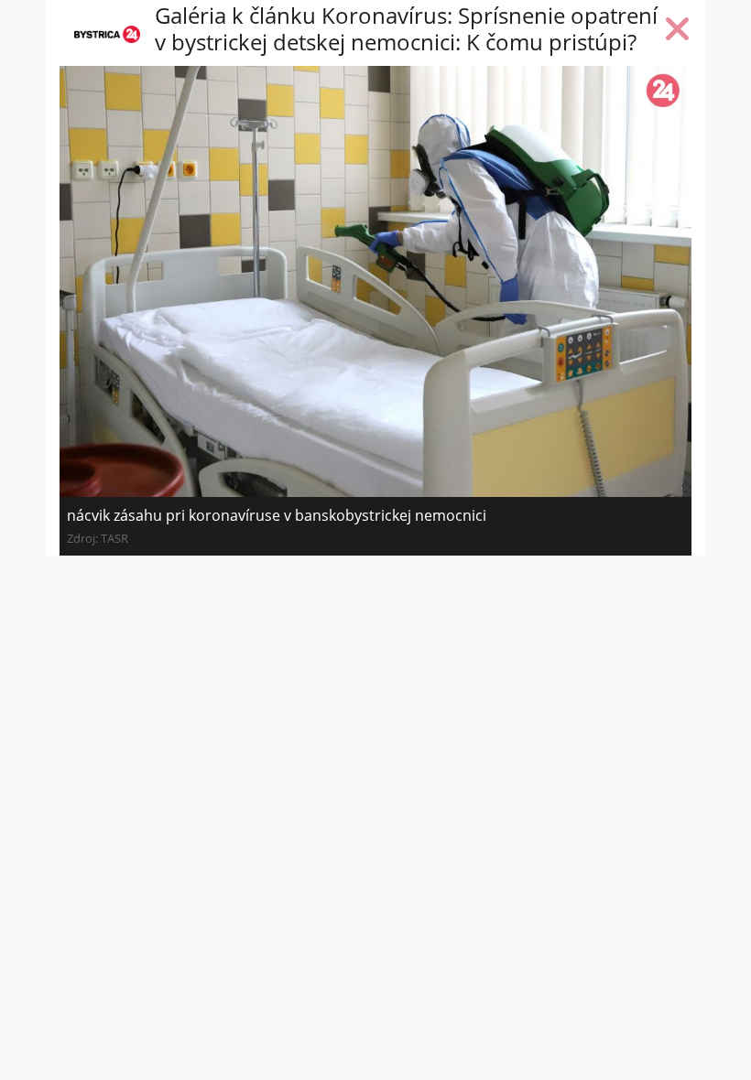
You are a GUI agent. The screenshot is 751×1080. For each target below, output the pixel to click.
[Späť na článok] (677, 33)
